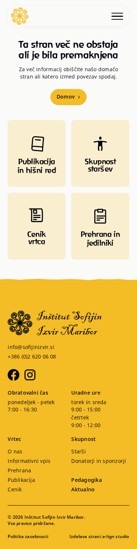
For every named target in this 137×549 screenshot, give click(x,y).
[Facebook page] (13, 375)
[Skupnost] (100, 153)
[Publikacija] (36, 153)
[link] (15, 452)
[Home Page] (19, 16)
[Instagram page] (30, 375)
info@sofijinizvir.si (31, 347)
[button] (118, 16)
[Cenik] (36, 226)
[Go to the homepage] (68, 323)
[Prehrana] (100, 226)
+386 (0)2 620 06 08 (32, 357)
